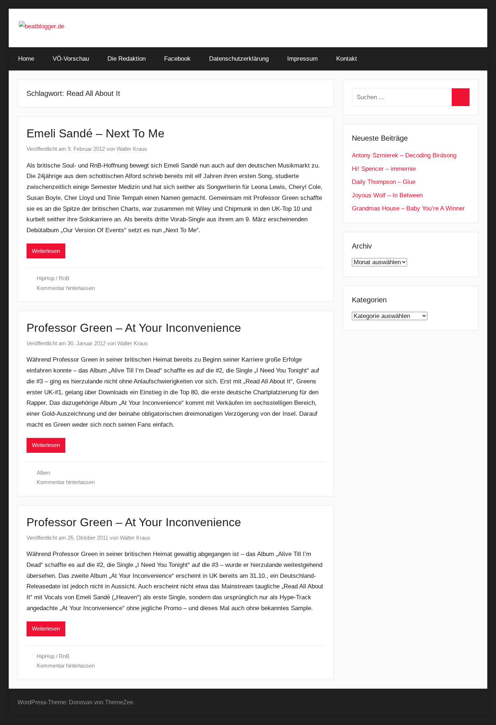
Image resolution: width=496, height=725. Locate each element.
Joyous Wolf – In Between (387, 195)
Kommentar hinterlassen (66, 288)
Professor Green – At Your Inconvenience (134, 327)
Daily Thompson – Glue (383, 181)
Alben (43, 473)
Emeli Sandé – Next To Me (95, 133)
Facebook (177, 58)
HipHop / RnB (53, 278)
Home (26, 58)
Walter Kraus (132, 149)
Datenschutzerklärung (239, 58)
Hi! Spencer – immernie (384, 168)
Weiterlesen (46, 251)
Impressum (302, 58)
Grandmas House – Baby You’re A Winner (408, 208)
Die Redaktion (126, 58)
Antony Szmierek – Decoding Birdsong (404, 155)
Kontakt (346, 58)
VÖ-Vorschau (71, 58)
